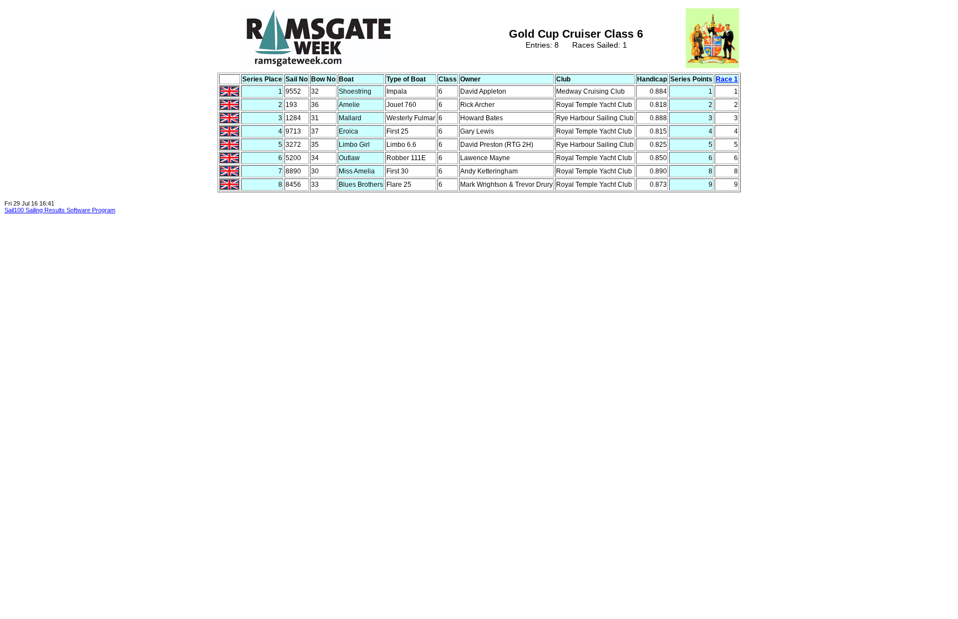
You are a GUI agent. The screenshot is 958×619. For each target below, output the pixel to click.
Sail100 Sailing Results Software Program (59, 210)
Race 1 (727, 79)
